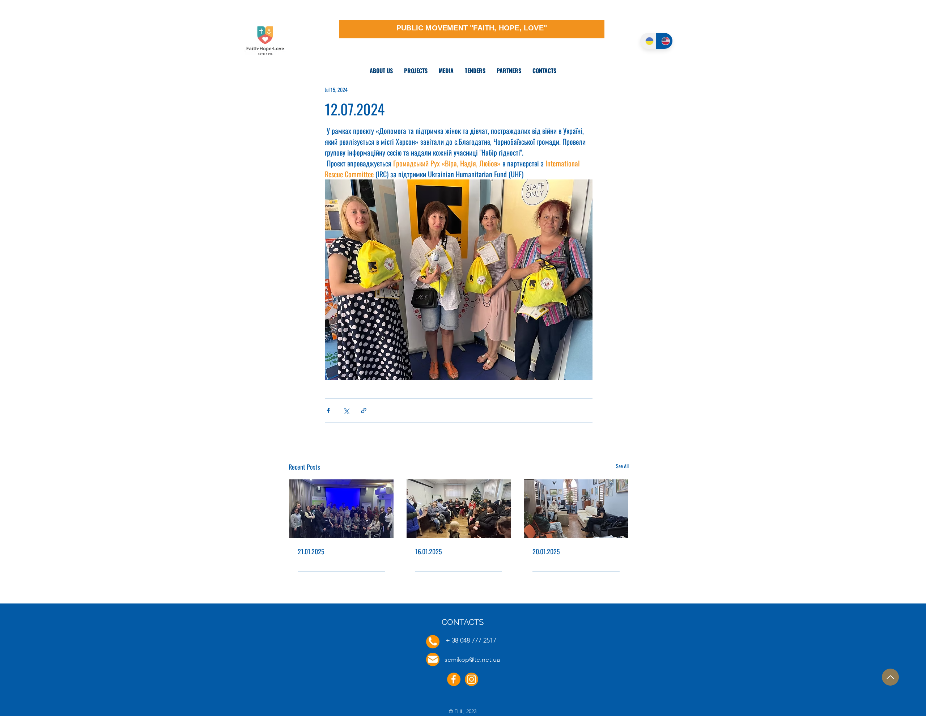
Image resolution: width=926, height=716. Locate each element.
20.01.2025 (546, 551)
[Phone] (433, 642)
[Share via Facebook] (328, 410)
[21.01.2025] (341, 508)
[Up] (890, 677)
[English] (664, 41)
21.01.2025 (311, 551)
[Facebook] (454, 679)
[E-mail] (433, 659)
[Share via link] (363, 410)
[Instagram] (471, 679)
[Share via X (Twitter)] (346, 410)
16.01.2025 (428, 551)
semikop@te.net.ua (472, 660)
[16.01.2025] (459, 508)
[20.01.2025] (576, 508)
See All (622, 466)
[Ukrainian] (648, 41)
